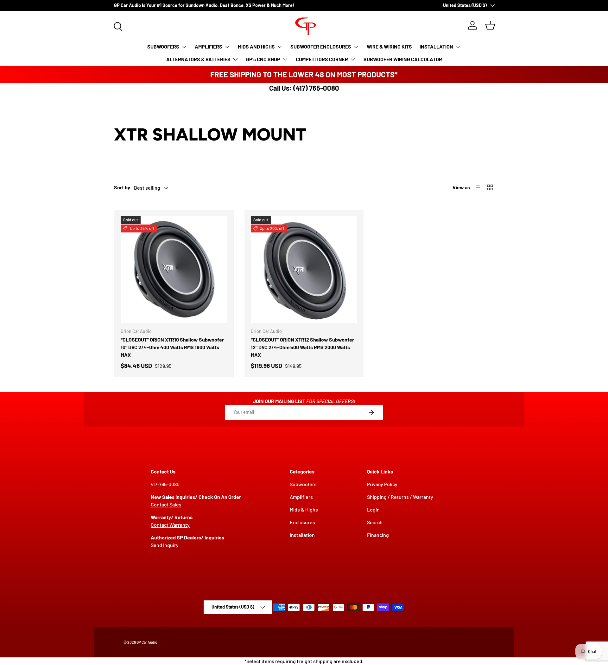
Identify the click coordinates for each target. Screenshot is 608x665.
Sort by (122, 187)
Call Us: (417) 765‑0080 (304, 88)
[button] (490, 25)
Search (375, 522)
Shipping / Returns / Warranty (400, 497)
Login (373, 509)
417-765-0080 (165, 484)
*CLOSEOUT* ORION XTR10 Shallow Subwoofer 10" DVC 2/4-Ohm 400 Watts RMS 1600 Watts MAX (172, 347)
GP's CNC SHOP (263, 59)
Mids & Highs (304, 509)
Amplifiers (301, 497)
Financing (378, 535)
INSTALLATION (436, 46)
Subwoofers (303, 484)
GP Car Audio (146, 642)
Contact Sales (166, 504)
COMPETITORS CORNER (322, 59)
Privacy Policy (382, 484)
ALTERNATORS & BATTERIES (198, 59)
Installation (302, 535)
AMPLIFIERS (208, 46)
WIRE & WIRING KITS (389, 46)
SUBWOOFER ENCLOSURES (320, 46)
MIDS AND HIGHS (256, 46)
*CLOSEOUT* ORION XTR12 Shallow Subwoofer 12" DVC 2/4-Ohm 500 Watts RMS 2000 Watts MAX (302, 347)
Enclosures (302, 522)
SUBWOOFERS (163, 46)
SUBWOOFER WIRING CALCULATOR (403, 59)
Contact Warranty (170, 525)
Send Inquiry (165, 545)
